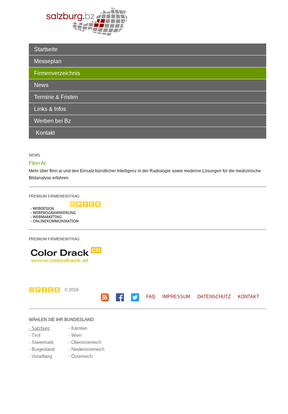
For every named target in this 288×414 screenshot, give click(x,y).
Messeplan (47, 61)
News (41, 85)
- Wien (74, 335)
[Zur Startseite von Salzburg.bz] (86, 21)
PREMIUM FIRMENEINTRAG (54, 196)
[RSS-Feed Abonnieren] (105, 297)
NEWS (34, 155)
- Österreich (80, 356)
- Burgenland (41, 349)
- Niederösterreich (86, 349)
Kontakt (45, 132)
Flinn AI (37, 163)
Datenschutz (214, 296)
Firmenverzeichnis (57, 73)
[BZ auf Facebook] (120, 297)
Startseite (46, 49)
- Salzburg (39, 328)
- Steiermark (41, 342)
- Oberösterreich (84, 342)
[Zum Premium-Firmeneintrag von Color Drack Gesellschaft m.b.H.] (66, 254)
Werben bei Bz (52, 121)
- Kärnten (77, 328)
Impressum (176, 296)
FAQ (150, 296)
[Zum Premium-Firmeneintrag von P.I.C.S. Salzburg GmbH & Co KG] (66, 211)
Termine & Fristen (56, 97)
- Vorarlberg (40, 356)
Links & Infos (50, 109)
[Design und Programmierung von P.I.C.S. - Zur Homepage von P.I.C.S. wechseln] (46, 289)
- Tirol (34, 335)
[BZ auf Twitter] (135, 297)
